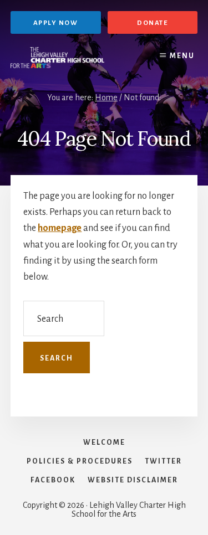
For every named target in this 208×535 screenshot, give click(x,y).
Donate (152, 23)
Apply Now (55, 23)
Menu (182, 56)
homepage (60, 228)
